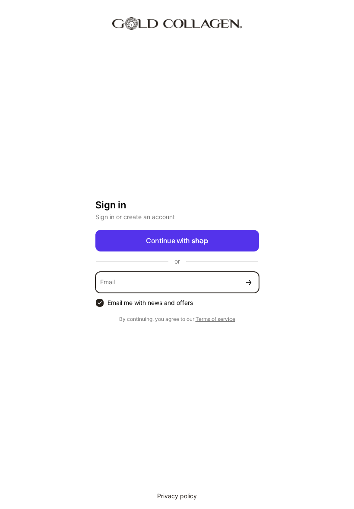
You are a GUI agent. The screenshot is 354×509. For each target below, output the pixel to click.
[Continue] (248, 282)
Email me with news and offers (150, 302)
